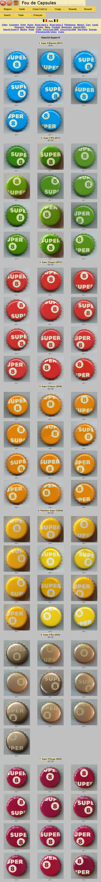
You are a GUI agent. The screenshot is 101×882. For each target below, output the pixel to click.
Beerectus (67, 27)
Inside (22, 9)
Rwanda (73, 9)
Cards (95, 25)
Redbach (30, 27)
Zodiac (40, 27)
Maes (47, 27)
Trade (21, 15)
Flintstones (70, 25)
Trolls (38, 29)
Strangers (19, 27)
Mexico (80, 25)
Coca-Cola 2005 (51, 29)
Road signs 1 (41, 25)
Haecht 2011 (79, 27)
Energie (93, 29)
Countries (14, 25)
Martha (23, 29)
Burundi (88, 9)
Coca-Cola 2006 (68, 29)
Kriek (23, 25)
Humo (30, 25)
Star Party (82, 29)
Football (56, 27)
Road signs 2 (56, 25)
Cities (4, 25)
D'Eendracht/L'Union (46, 32)
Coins (61, 32)
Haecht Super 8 (11, 29)
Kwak (31, 29)
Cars (88, 25)
